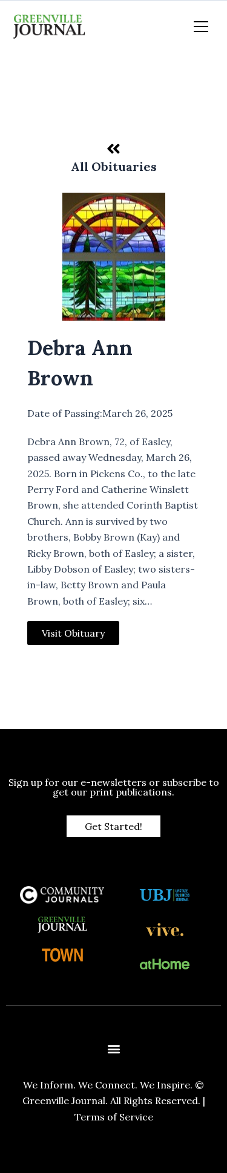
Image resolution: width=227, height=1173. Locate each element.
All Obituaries (114, 166)
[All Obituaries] (114, 148)
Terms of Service (113, 1117)
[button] (113, 1049)
